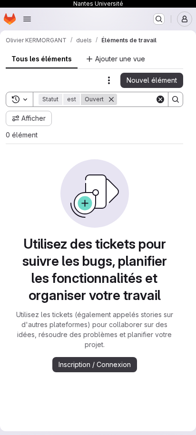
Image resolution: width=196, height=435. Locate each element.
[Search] (175, 99)
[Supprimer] (111, 99)
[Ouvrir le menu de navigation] (27, 19)
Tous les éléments (41, 59)
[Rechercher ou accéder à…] (159, 19)
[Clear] (160, 99)
